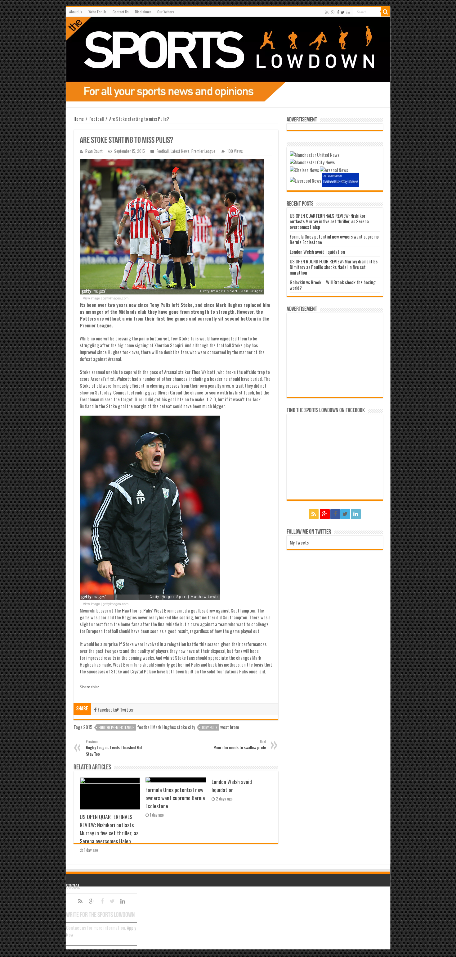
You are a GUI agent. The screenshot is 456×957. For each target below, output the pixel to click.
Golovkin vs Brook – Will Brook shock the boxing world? (333, 285)
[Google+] (333, 12)
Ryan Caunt (94, 151)
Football (96, 118)
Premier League (203, 151)
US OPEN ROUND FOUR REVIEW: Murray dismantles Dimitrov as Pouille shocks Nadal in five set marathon (334, 267)
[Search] (385, 11)
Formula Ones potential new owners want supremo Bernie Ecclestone (175, 798)
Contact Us (121, 11)
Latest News (180, 151)
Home (79, 118)
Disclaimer (143, 11)
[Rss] (326, 12)
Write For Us (97, 11)
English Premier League (116, 727)
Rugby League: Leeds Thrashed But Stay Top (114, 748)
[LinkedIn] (348, 12)
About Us (75, 11)
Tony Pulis (209, 727)
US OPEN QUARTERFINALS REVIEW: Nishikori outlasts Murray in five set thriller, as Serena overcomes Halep (109, 829)
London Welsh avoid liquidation (232, 785)
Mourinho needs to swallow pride (239, 744)
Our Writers (165, 11)
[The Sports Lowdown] (228, 59)
